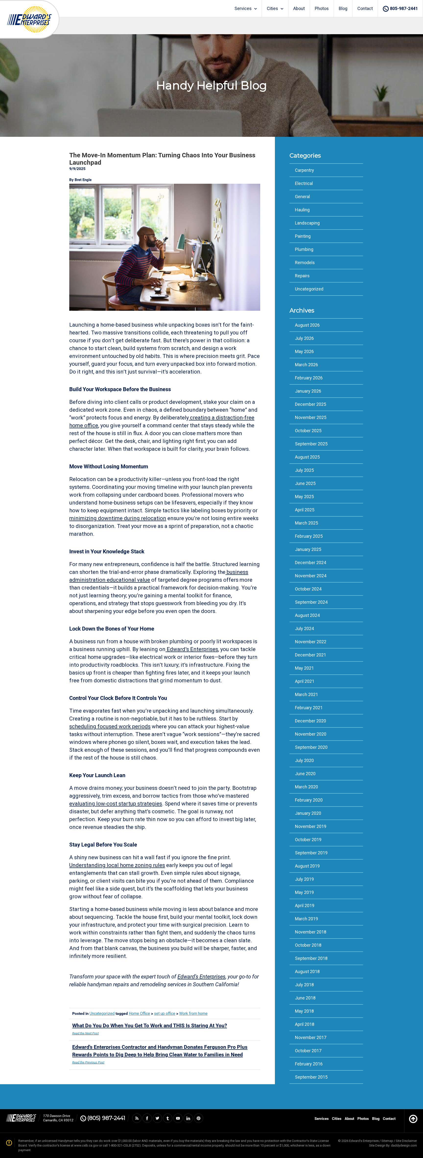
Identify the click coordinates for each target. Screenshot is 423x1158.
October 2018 (308, 945)
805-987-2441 (404, 8)
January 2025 (308, 549)
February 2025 (309, 536)
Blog (343, 8)
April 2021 (304, 681)
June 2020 (305, 773)
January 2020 (308, 813)
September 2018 (311, 958)
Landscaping (307, 222)
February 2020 (309, 800)
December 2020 (310, 720)
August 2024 (307, 615)
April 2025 (304, 509)
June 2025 (305, 483)
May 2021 (304, 668)
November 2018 (310, 931)
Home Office (139, 1013)
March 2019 (306, 918)
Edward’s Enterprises (192, 649)
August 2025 (307, 457)
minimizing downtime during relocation (117, 518)
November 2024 (310, 575)
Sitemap (387, 1141)
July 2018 (304, 984)
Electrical (304, 183)
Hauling (302, 209)
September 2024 (311, 602)
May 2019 (304, 892)
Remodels (305, 262)
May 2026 (304, 351)
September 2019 (311, 852)
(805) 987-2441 (106, 1118)
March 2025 (306, 522)
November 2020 (310, 734)
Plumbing (304, 249)
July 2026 (304, 338)
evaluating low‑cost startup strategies (115, 804)
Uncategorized (102, 1013)
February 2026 (309, 377)
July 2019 (304, 879)
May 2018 (304, 1011)
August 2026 (307, 325)
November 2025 (310, 417)
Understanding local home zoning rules (117, 865)
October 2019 (308, 839)
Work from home (193, 1013)
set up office (164, 1013)
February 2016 (309, 1063)
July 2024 (304, 628)
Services (243, 8)
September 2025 (311, 443)
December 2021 (310, 654)
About (299, 8)
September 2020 (311, 747)
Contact (365, 8)
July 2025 (304, 470)
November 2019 (310, 826)
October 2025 (308, 430)
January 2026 (308, 391)
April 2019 (304, 905)
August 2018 (307, 971)
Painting (303, 236)
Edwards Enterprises (29, 19)
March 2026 (306, 364)
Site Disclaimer (406, 1141)
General (302, 196)
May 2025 (304, 496)
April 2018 (304, 1024)
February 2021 (309, 707)
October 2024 (308, 588)
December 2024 (310, 562)
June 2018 (305, 997)
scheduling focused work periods (110, 726)
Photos (322, 8)
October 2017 (308, 1050)
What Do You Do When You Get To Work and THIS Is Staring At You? (149, 1029)
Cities (272, 8)
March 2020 (306, 786)
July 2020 (304, 760)
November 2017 (310, 1037)
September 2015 (311, 1077)
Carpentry (304, 170)
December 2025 (310, 404)
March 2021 (306, 694)
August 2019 (307, 865)
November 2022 (310, 641)
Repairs (302, 275)
